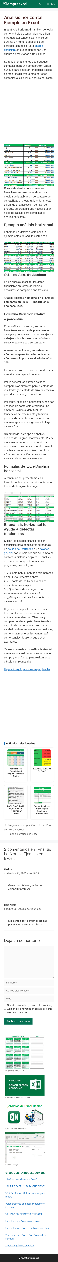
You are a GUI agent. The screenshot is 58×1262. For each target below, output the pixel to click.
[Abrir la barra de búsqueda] (40, 4)
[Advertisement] (29, 113)
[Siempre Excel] (14, 4)
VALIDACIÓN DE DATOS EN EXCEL (23, 1214)
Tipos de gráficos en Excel (23, 833)
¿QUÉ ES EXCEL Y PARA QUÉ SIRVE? (25, 1186)
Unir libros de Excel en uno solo (22, 1221)
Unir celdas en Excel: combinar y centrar (27, 1228)
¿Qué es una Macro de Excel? (21, 1179)
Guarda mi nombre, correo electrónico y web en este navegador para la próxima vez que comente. (30, 1009)
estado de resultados (20, 548)
